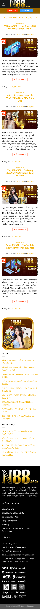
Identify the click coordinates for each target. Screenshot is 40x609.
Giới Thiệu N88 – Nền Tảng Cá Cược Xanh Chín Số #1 (19, 389)
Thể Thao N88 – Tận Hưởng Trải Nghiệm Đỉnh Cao (19, 410)
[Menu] (3, 4)
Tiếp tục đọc (20, 79)
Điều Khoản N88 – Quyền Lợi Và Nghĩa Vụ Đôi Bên (19, 382)
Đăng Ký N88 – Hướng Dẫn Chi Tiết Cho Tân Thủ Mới (20, 246)
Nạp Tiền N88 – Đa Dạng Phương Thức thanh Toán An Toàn (20, 173)
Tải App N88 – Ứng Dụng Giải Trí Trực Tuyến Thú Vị (20, 27)
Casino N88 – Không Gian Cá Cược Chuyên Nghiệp (20, 375)
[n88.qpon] (20, 4)
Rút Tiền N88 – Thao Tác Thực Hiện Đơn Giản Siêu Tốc (20, 98)
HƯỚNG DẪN (20, 23)
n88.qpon (30, 34)
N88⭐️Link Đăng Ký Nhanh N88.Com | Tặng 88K (18, 403)
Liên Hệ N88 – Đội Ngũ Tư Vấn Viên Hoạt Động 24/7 (19, 396)
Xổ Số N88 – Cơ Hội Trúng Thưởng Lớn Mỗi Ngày (18, 417)
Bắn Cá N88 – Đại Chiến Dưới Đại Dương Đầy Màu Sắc (19, 361)
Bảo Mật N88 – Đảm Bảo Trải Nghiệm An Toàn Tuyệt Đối (19, 368)
